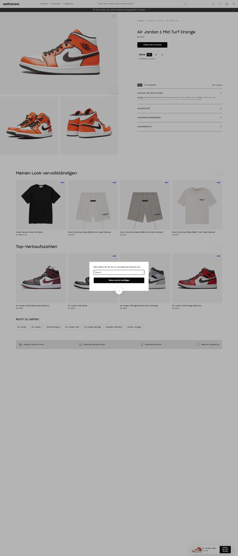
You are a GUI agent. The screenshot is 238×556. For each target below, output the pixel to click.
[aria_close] (119, 291)
